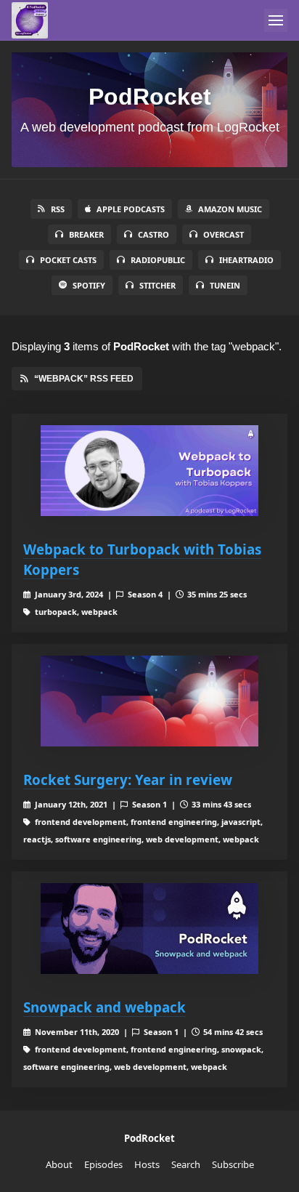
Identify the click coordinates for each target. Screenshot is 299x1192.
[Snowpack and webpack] (149, 928)
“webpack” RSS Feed (84, 379)
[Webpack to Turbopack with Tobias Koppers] (149, 470)
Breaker (86, 234)
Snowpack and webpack (104, 1007)
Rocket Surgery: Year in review (127, 779)
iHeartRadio (246, 259)
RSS (58, 209)
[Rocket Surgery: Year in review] (149, 701)
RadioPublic (158, 259)
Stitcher (157, 285)
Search (185, 1164)
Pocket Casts (68, 259)
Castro (153, 234)
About (59, 1164)
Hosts (147, 1164)
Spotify (89, 285)
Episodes (103, 1164)
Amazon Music (230, 209)
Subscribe (233, 1164)
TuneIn (225, 285)
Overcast (223, 234)
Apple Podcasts (131, 209)
